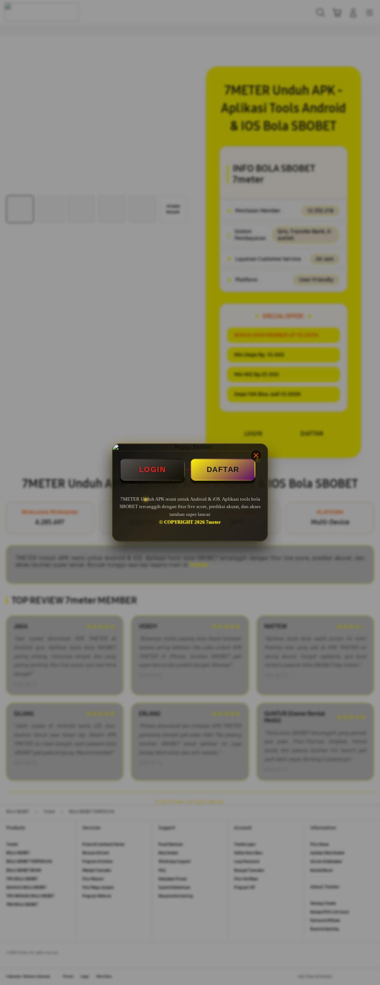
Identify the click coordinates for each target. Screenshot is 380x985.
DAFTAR (223, 469)
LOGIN (152, 469)
